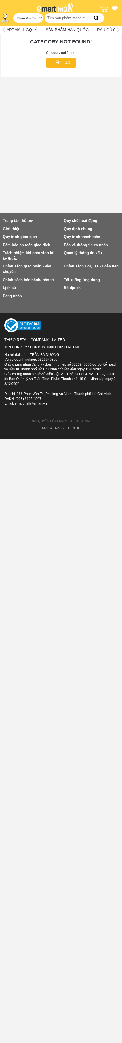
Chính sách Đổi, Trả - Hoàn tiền (91, 266)
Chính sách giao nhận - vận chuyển (27, 269)
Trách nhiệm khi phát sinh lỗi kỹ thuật (28, 255)
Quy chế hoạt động (80, 220)
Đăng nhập (12, 296)
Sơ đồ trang (53, 428)
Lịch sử (9, 288)
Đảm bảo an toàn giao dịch (26, 245)
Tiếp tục (61, 62)
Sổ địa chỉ (73, 288)
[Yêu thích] (115, 9)
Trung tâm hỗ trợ (18, 220)
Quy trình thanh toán (82, 237)
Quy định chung (78, 229)
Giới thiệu (11, 229)
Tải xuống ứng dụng (82, 280)
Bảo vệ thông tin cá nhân (86, 245)
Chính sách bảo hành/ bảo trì (28, 280)
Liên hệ (74, 428)
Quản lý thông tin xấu (83, 253)
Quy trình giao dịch (20, 237)
